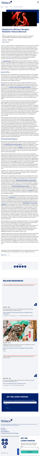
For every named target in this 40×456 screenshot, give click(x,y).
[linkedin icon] (3, 443)
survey (2, 84)
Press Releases (5, 431)
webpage (20, 147)
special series (12, 197)
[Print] (23, 266)
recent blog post (7, 61)
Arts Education (6, 385)
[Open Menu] (38, 2)
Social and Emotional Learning (18, 385)
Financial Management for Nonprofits (26, 315)
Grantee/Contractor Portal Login (9, 433)
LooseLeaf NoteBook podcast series (20, 186)
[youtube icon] (4, 446)
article (31, 190)
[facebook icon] (3, 440)
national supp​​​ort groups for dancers (13, 144)
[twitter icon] (6, 443)
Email (22, 446)
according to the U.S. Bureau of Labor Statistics (20, 87)
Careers (3, 428)
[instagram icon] (6, 440)
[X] (17, 266)
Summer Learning (12, 315)
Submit (6, 404)
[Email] (25, 266)
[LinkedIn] (20, 266)
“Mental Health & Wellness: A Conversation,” (26, 180)
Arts (17, 315)
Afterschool (6, 315)
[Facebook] (15, 266)
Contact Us (4, 430)
